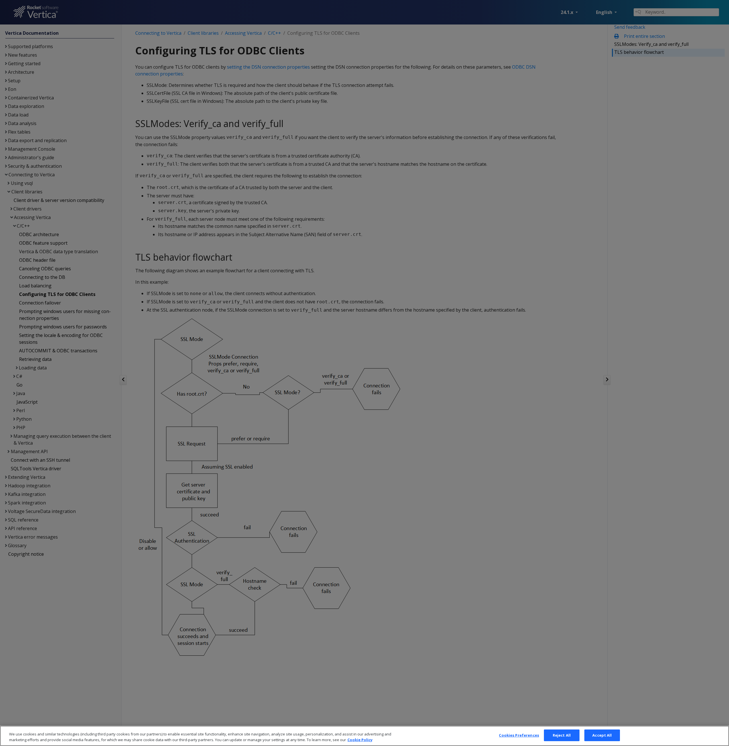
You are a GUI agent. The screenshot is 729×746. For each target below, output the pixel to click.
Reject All (562, 735)
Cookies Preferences (519, 735)
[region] (364, 736)
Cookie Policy (359, 739)
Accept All (602, 735)
